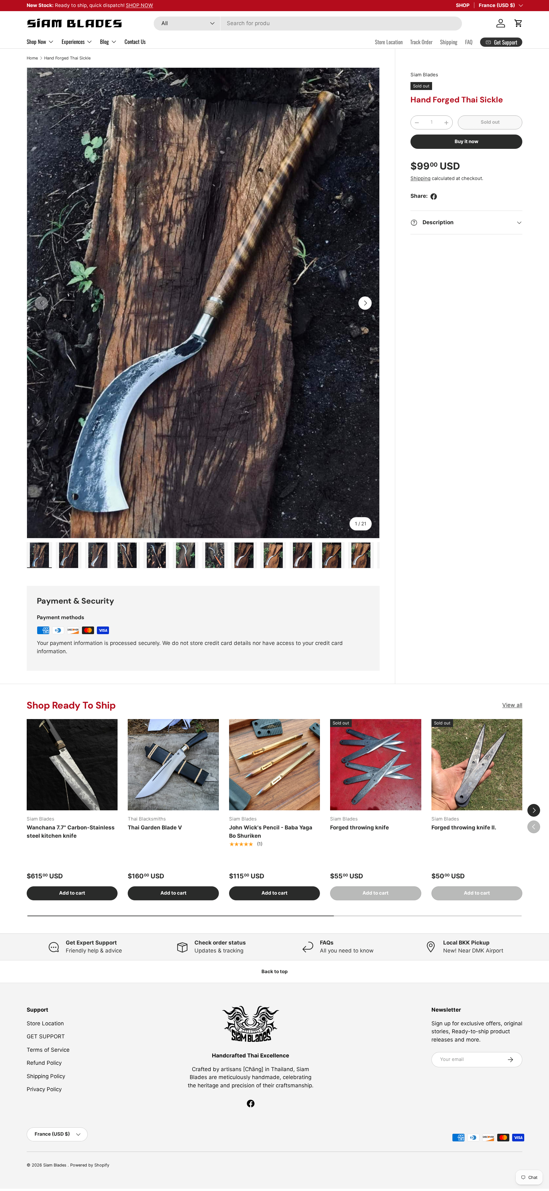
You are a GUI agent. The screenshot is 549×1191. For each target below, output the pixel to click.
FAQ (468, 42)
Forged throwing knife (359, 827)
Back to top (274, 971)
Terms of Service (48, 1050)
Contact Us (135, 41)
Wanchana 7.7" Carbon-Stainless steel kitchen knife (71, 831)
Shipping (449, 42)
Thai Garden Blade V (155, 827)
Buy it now (466, 142)
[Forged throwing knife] (375, 764)
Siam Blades (424, 75)
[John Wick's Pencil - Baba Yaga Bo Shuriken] (274, 764)
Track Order (421, 42)
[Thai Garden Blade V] (173, 764)
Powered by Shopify (89, 1165)
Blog (104, 41)
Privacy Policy (44, 1089)
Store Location (389, 42)
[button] (518, 23)
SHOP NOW (139, 5)
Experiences (73, 41)
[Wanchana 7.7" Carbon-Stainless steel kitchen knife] (72, 764)
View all (512, 705)
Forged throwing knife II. (463, 827)
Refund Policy (44, 1063)
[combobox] (308, 23)
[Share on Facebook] (433, 196)
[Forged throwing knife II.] (476, 764)
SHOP (463, 5)
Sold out (490, 122)
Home (32, 58)
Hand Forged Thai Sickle (67, 58)
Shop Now (36, 41)
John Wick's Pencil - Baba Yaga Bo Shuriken (270, 831)
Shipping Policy (46, 1076)
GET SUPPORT (46, 1036)
